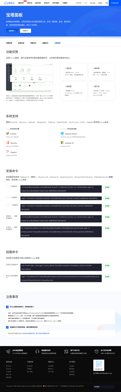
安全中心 (8, 366)
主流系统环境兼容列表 (28, 333)
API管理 (8, 371)
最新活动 (21, 2)
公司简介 (71, 366)
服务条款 (8, 377)
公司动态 (71, 371)
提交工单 (8, 374)
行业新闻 (50, 366)
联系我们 (71, 369)
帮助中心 (50, 369)
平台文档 (92, 3)
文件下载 (50, 371)
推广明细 (29, 371)
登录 (106, 3)
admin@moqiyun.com (105, 373)
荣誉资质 (71, 374)
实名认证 (8, 369)
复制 (108, 187)
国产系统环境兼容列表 (42, 333)
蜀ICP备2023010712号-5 (52, 386)
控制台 (100, 3)
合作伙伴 (29, 366)
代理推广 (29, 369)
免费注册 (115, 3)
